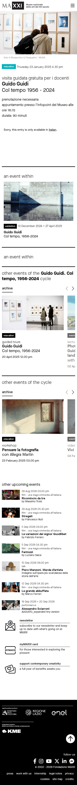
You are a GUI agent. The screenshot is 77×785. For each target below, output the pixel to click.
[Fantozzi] (11, 548)
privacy (69, 773)
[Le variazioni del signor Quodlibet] (11, 530)
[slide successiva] (72, 288)
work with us (23, 773)
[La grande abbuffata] (11, 587)
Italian (52, 130)
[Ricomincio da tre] (11, 495)
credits (69, 779)
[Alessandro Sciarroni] (11, 605)
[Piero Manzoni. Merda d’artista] (11, 566)
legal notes (55, 773)
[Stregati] (11, 512)
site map (57, 779)
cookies (45, 779)
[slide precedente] (67, 288)
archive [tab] (7, 288)
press (10, 773)
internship (40, 773)
